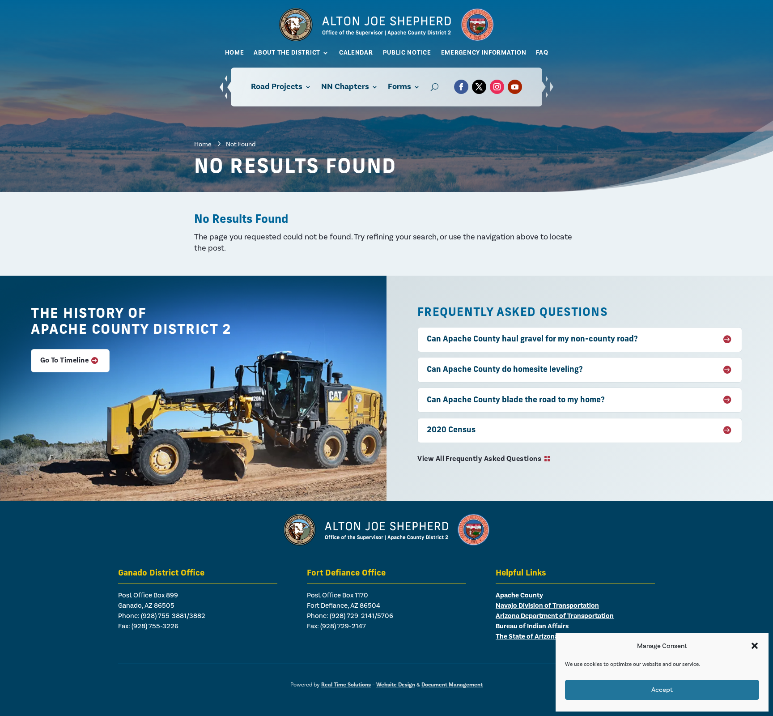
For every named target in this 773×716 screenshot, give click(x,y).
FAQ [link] (542, 53)
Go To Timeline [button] (64, 360)
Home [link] (234, 53)
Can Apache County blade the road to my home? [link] (516, 400)
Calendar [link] (356, 53)
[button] (754, 645)
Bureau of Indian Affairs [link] (532, 626)
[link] (386, 39)
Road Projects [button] (276, 86)
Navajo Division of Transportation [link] (547, 605)
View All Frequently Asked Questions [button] (479, 458)
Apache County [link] (519, 595)
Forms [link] (399, 86)
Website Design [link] (395, 684)
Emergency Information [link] (484, 53)
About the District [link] (287, 53)
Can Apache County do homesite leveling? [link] (505, 370)
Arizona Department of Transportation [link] (555, 616)
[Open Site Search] (434, 87)
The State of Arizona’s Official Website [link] (554, 636)
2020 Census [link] (451, 430)
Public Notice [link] (407, 53)
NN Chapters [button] (345, 86)
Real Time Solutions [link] (346, 684)
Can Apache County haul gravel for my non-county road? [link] (532, 339)
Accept (662, 690)
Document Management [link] (452, 684)
